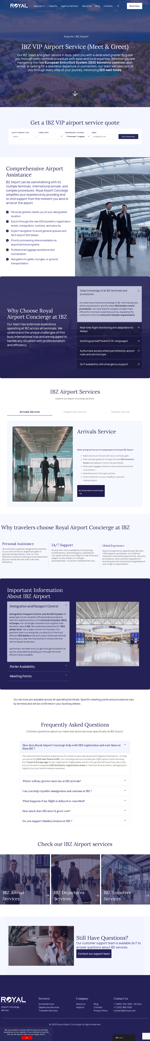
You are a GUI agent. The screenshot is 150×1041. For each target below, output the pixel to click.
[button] (39, 6)
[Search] (118, 6)
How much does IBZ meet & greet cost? (46, 811)
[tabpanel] (75, 464)
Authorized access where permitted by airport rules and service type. (107, 352)
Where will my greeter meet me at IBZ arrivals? (52, 781)
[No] (50, 1034)
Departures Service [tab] (75, 412)
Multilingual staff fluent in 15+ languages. (104, 341)
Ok (27, 1038)
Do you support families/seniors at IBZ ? (47, 821)
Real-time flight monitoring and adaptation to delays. (106, 329)
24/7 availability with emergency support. (104, 364)
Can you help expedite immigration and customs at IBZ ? (57, 791)
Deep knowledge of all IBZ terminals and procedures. (103, 292)
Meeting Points (21, 676)
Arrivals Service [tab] (30, 412)
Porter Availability (22, 666)
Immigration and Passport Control (34, 606)
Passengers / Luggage (74, 132)
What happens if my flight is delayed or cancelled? (54, 801)
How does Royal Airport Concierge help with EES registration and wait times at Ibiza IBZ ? (71, 746)
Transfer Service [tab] (120, 412)
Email (94, 132)
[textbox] (24, 136)
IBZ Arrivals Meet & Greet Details (91, 490)
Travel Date (43, 132)
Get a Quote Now (128, 137)
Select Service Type (20, 132)
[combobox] (24, 136)
